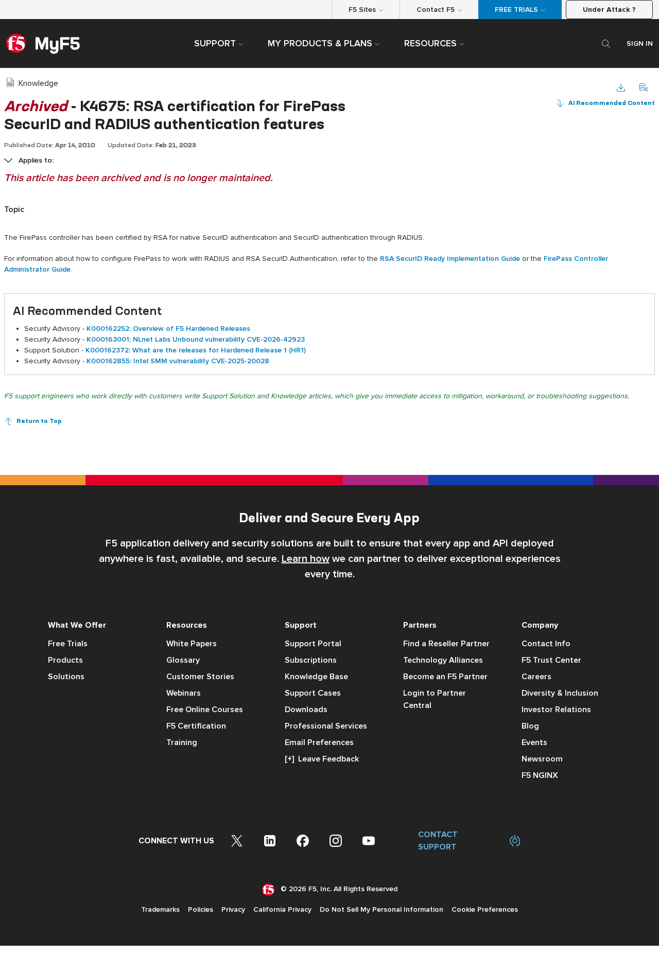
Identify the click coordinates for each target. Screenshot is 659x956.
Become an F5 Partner (445, 676)
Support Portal (313, 644)
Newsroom (542, 759)
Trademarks (160, 909)
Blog (530, 726)
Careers (536, 676)
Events (534, 742)
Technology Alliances (443, 660)
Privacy (233, 909)
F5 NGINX (540, 775)
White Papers (191, 644)
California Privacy (282, 909)
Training (181, 742)
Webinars (183, 693)
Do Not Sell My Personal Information (381, 909)
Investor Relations (556, 709)
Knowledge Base (316, 676)
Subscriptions (311, 660)
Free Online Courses (204, 709)
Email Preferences (319, 742)
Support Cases (313, 693)
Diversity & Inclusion (560, 693)
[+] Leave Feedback (322, 759)
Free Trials (68, 644)
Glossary (183, 660)
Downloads (306, 709)
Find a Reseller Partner (446, 644)
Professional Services (326, 726)
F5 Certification (196, 726)
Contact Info (546, 644)
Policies (200, 909)
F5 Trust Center (551, 660)
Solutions (66, 676)
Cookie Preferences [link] (485, 909)
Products (65, 660)
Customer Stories (200, 676)
